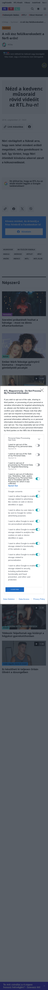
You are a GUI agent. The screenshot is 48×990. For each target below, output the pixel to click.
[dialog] (24, 495)
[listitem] (24, 439)
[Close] (42, 391)
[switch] (38, 445)
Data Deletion (9, 599)
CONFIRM (15, 589)
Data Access (24, 599)
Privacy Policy (39, 599)
